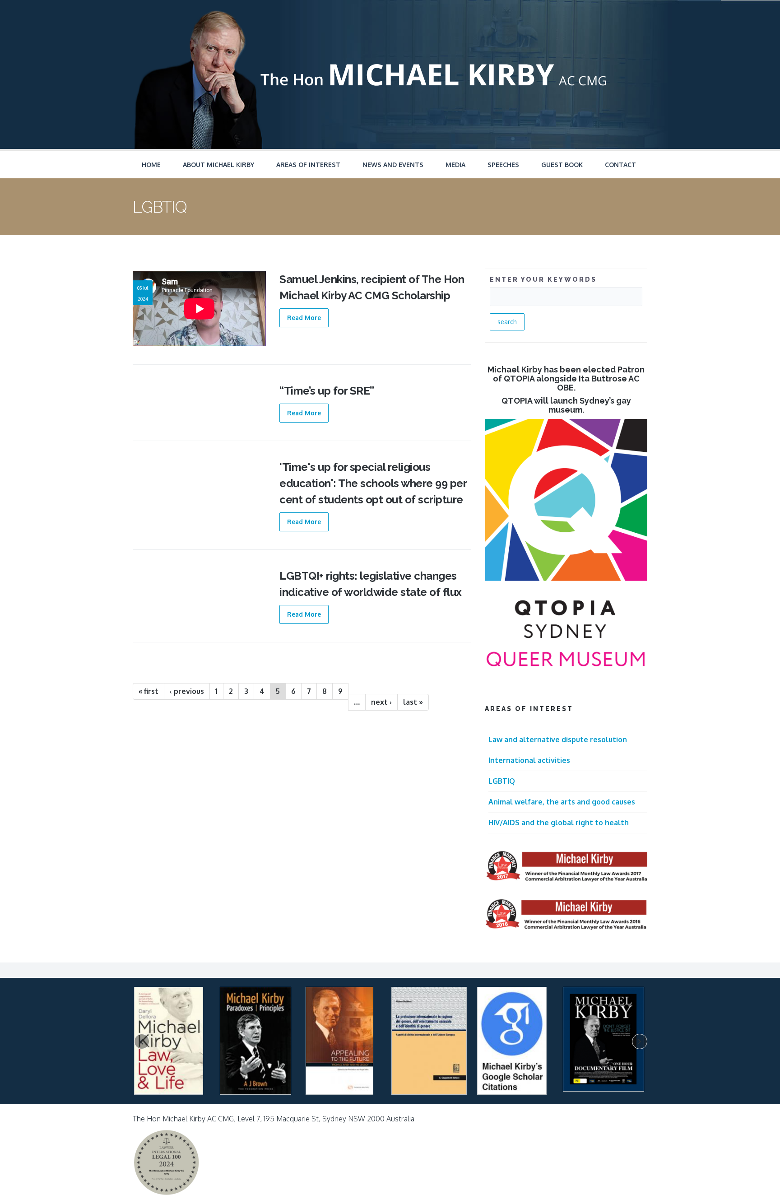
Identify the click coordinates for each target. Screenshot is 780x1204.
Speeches (503, 164)
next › (381, 702)
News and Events (392, 164)
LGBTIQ (501, 781)
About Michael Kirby (218, 164)
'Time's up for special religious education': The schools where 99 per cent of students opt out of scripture (372, 483)
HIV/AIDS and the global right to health (558, 822)
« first (148, 691)
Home (151, 164)
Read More (304, 317)
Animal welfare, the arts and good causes (561, 801)
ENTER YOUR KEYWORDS (543, 279)
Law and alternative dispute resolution (557, 739)
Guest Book (562, 164)
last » (413, 702)
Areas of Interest (308, 164)
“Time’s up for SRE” (326, 390)
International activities (529, 760)
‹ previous (187, 691)
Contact (620, 164)
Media (455, 164)
